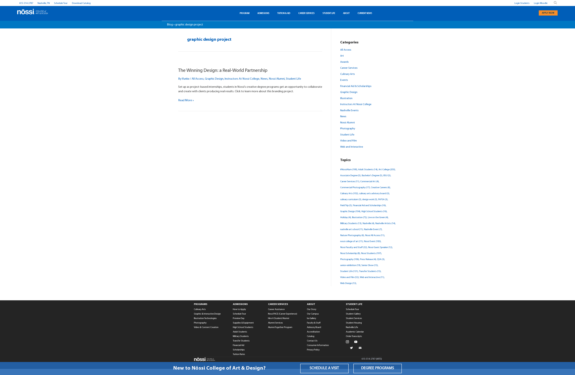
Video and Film (348, 141)
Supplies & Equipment (243, 323)
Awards (344, 62)
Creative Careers (380, 187)
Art (342, 56)
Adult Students (367, 169)
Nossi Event (372, 241)
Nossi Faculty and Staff (353, 247)
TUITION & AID (283, 13)
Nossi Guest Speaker (380, 247)
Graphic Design (214, 78)
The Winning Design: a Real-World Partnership (222, 70)
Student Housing (354, 323)
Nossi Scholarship (350, 253)
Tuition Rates (239, 354)
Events (344, 80)
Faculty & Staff (314, 323)
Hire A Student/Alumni (278, 318)
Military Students (350, 223)
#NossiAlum (348, 169)
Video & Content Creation (206, 327)
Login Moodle (540, 3)
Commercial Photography (355, 187)
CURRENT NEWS (365, 13)
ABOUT (346, 13)
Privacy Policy (313, 350)
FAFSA (383, 199)
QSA (380, 259)
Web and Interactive (351, 147)
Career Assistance (276, 309)
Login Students (521, 3)
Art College (387, 169)
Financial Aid (238, 345)
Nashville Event (373, 229)
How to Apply (239, 309)
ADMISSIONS (263, 13)
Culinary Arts (347, 74)
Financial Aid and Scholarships (369, 205)
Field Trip (346, 205)
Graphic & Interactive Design (207, 314)
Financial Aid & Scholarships (355, 86)
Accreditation (313, 332)
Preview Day (238, 318)
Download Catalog (81, 3)
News (264, 78)
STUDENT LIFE (329, 13)
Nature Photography (352, 235)
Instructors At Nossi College (242, 78)
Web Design (348, 283)
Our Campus (313, 314)
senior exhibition (350, 265)
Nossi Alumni (277, 78)
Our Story (311, 309)
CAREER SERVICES (306, 13)
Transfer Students (370, 271)
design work (369, 199)
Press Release (368, 259)
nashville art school (351, 229)
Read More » (186, 101)
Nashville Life (352, 327)
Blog (170, 24)
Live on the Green (378, 217)
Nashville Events (349, 110)
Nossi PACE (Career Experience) (282, 314)
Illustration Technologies (205, 318)
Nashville (368, 223)
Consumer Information (318, 345)
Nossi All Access (374, 235)
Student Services (354, 318)
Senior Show (369, 265)
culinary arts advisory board (374, 193)
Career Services (348, 68)
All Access (198, 78)
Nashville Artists (385, 223)
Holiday (345, 217)
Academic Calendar (355, 332)
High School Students (374, 211)
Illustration (346, 98)
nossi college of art (351, 241)
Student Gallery (353, 314)
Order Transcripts (354, 336)
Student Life (293, 78)
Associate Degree (350, 175)
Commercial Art (369, 181)
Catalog (310, 336)
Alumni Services (275, 323)
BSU (387, 175)
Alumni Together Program (280, 327)
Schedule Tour (61, 3)
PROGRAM (244, 13)
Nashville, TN (43, 3)
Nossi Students (371, 253)
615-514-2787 (26, 3)
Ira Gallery (311, 318)
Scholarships (239, 350)
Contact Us (312, 341)
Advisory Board (314, 327)
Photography (347, 128)
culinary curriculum (350, 199)
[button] (324, 368)
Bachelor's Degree (372, 175)
